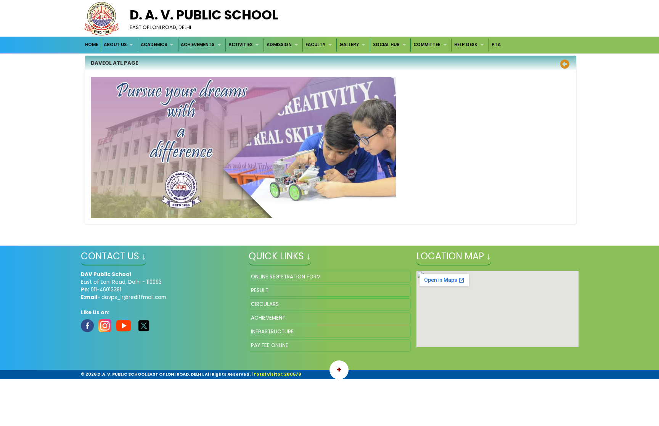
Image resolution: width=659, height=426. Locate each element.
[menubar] (293, 45)
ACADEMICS (154, 45)
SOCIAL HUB (386, 45)
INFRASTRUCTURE (272, 331)
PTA (496, 45)
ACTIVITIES (240, 45)
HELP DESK (465, 45)
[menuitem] (92, 45)
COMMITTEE (426, 45)
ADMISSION (279, 45)
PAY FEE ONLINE (269, 345)
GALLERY (349, 45)
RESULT (259, 290)
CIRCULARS (265, 304)
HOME (91, 45)
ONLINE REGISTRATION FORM (286, 276)
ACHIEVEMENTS (197, 45)
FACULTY (315, 45)
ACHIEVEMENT (268, 318)
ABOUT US (115, 45)
